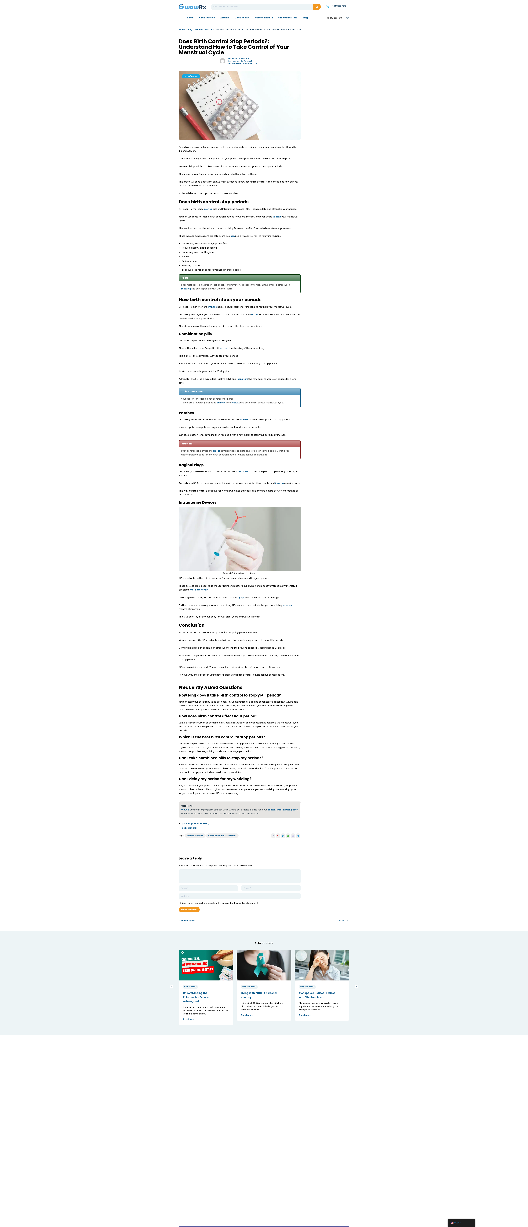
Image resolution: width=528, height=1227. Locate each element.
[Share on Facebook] (273, 835)
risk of (216, 450)
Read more (189, 1019)
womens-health (195, 835)
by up (241, 597)
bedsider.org (189, 827)
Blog (190, 29)
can (232, 236)
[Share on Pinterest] (278, 835)
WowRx (235, 402)
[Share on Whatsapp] (288, 835)
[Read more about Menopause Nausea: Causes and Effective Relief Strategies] (322, 965)
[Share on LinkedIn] (283, 835)
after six (287, 605)
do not (255, 314)
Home (182, 29)
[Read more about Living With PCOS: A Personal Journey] (264, 965)
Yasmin (221, 402)
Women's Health (203, 29)
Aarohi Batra (245, 58)
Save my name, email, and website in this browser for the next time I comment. (220, 903)
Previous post (188, 920)
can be (244, 419)
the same (242, 471)
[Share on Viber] (293, 835)
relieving (186, 288)
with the (212, 306)
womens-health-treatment (222, 835)
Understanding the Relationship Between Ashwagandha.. (197, 997)
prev (171, 986)
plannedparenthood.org (195, 823)
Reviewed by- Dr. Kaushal (239, 61)
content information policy (283, 809)
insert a (279, 483)
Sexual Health (190, 987)
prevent (223, 348)
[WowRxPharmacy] (192, 6)
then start (242, 379)
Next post (341, 920)
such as (208, 209)
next (356, 986)
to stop (277, 216)
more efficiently (199, 589)
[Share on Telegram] (298, 835)
